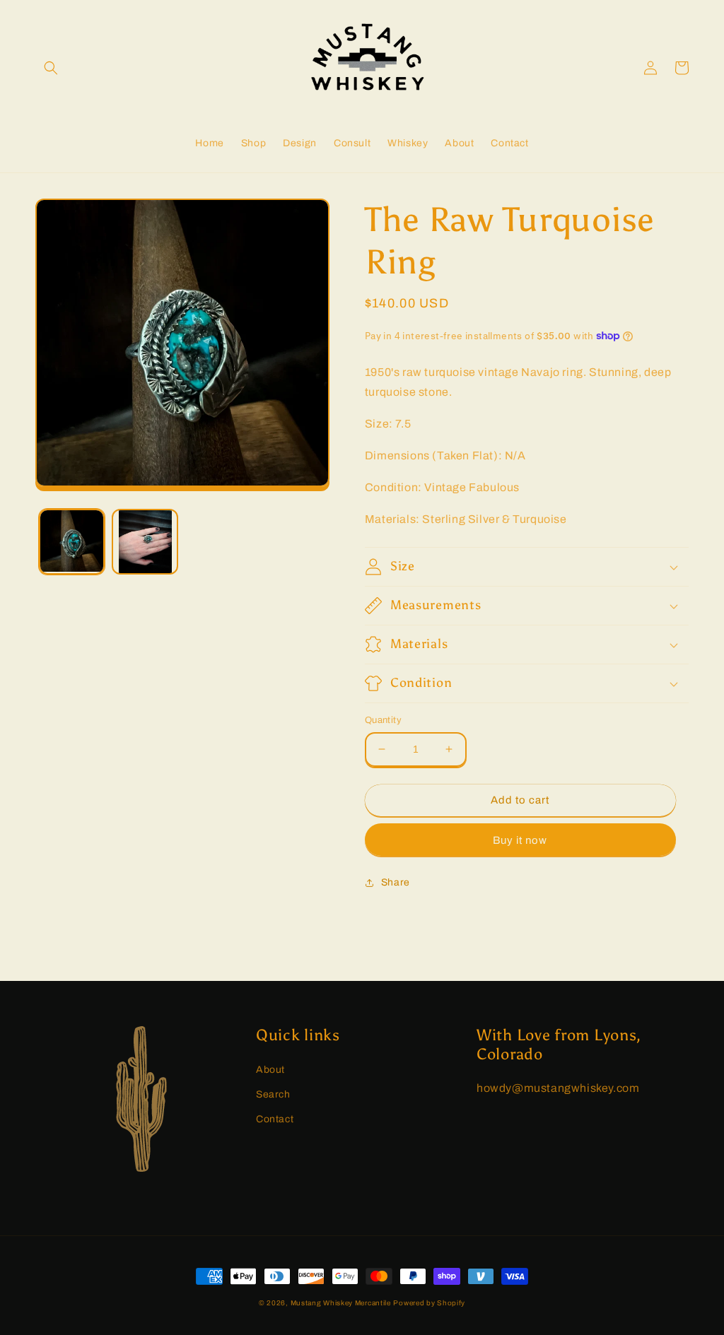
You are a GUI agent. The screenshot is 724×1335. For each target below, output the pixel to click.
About (270, 1069)
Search (273, 1094)
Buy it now (520, 840)
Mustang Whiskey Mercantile (341, 1303)
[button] (50, 67)
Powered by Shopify (429, 1303)
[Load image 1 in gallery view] (72, 542)
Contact (274, 1119)
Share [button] (395, 882)
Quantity (383, 720)
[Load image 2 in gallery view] (144, 542)
